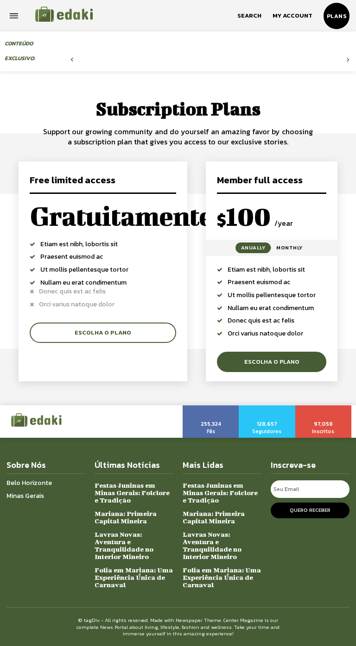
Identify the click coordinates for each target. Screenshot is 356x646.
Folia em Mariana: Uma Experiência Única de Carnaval (134, 577)
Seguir (267, 408)
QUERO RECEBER (310, 510)
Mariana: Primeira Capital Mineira (126, 517)
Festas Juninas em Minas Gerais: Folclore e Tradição (132, 492)
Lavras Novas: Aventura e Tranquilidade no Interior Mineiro (124, 545)
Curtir (211, 408)
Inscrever (324, 408)
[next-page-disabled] (348, 60)
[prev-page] (72, 60)
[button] (249, 15)
